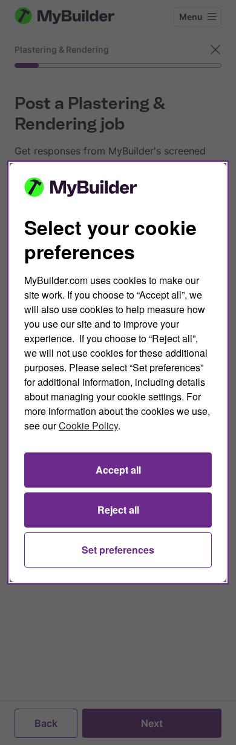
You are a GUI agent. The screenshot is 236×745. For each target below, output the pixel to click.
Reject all (118, 510)
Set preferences (118, 550)
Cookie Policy (88, 425)
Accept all (118, 470)
